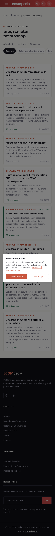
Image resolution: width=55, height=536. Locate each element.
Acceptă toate (16, 276)
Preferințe (38, 276)
